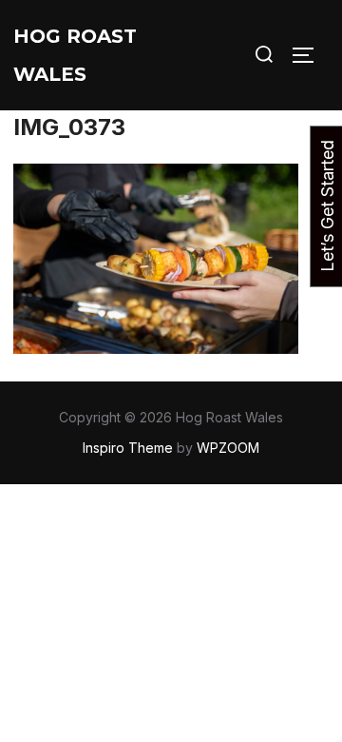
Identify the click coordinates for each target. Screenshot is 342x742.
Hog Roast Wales (75, 55)
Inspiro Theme (128, 447)
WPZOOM (228, 447)
